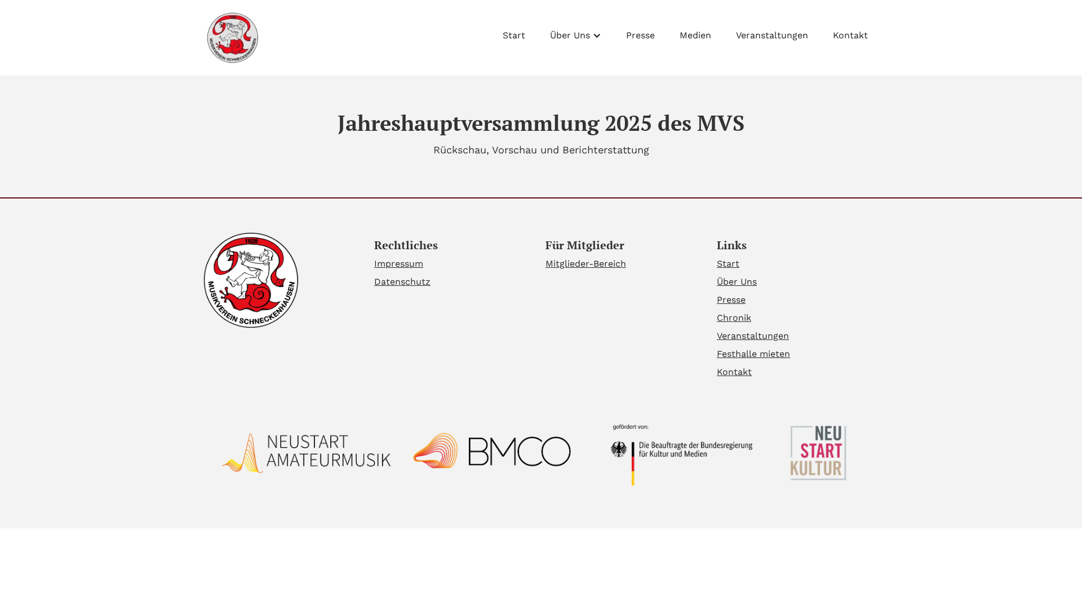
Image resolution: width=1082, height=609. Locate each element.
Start (514, 35)
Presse (640, 35)
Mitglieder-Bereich (586, 263)
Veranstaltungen (772, 35)
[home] (231, 37)
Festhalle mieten (753, 353)
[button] (576, 32)
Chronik (734, 317)
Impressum (398, 263)
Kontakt (850, 35)
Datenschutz (402, 281)
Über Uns (737, 281)
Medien (695, 35)
